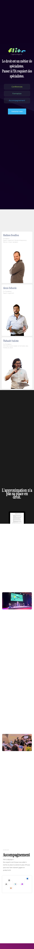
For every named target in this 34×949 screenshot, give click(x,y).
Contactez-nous (17, 111)
